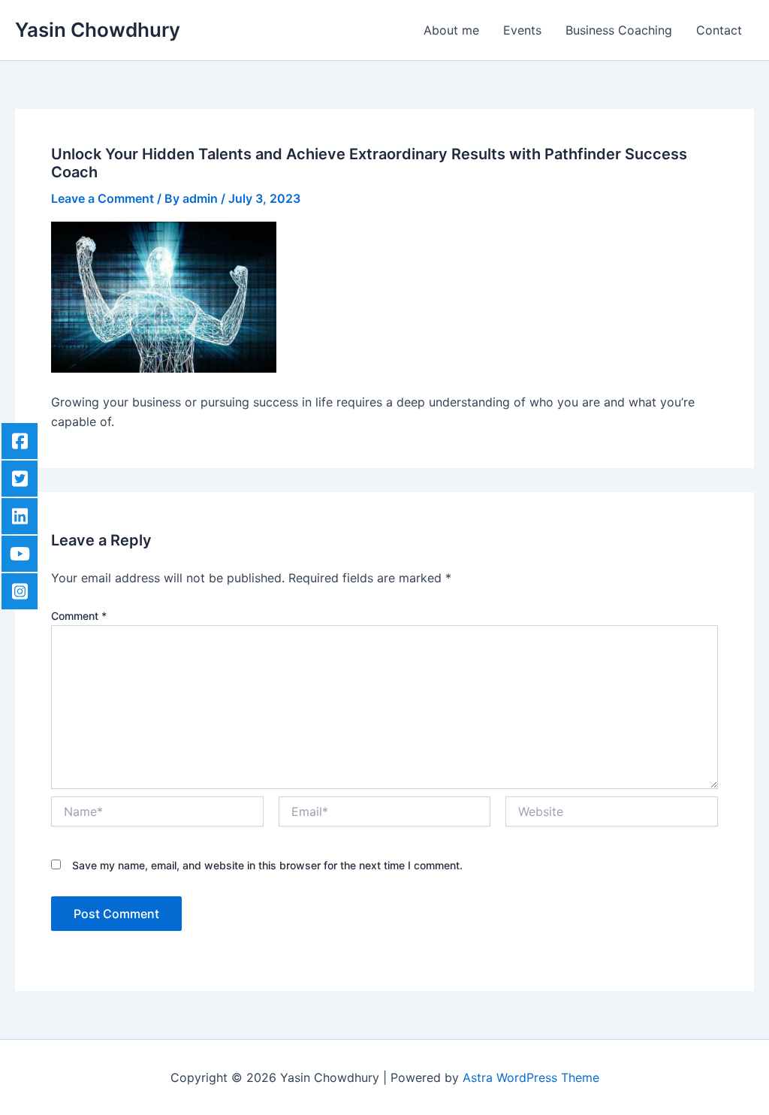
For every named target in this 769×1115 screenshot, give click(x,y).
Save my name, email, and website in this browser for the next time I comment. (267, 865)
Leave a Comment (102, 198)
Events (522, 30)
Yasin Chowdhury (97, 29)
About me (451, 30)
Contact (719, 30)
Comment (79, 615)
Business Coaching (618, 30)
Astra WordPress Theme (531, 1077)
